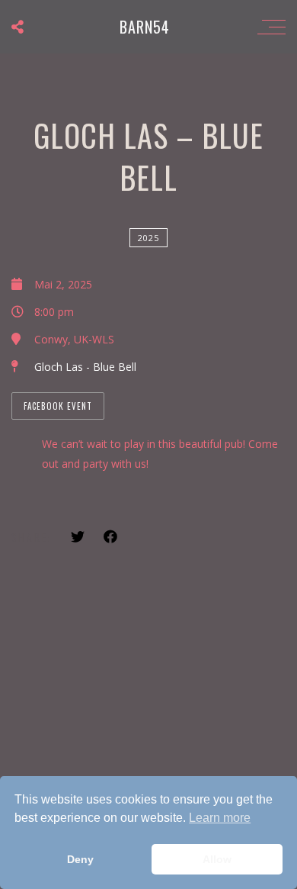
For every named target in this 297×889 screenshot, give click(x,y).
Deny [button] (80, 859)
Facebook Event (58, 406)
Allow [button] (217, 859)
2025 (148, 237)
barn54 (145, 26)
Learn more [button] (220, 817)
